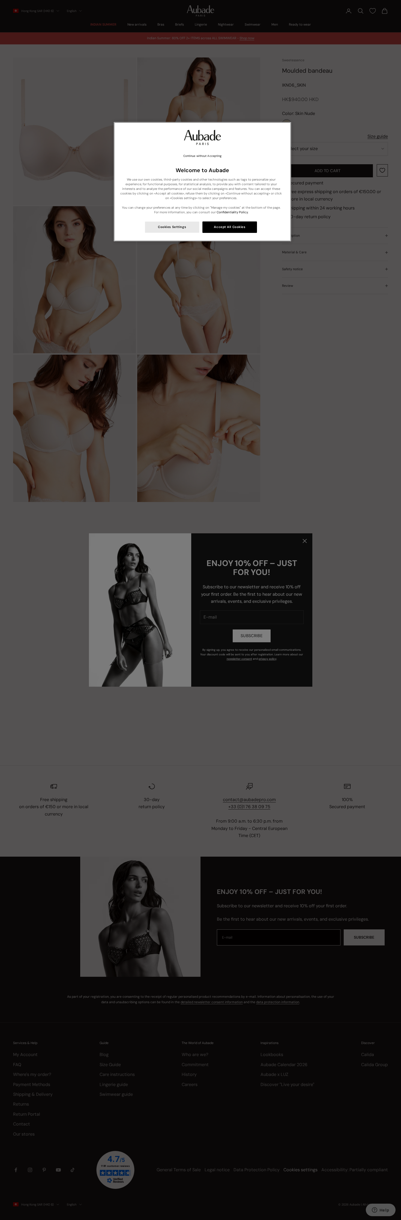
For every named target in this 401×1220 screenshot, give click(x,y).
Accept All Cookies (229, 227)
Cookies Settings (172, 227)
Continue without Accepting (202, 156)
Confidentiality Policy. (232, 212)
